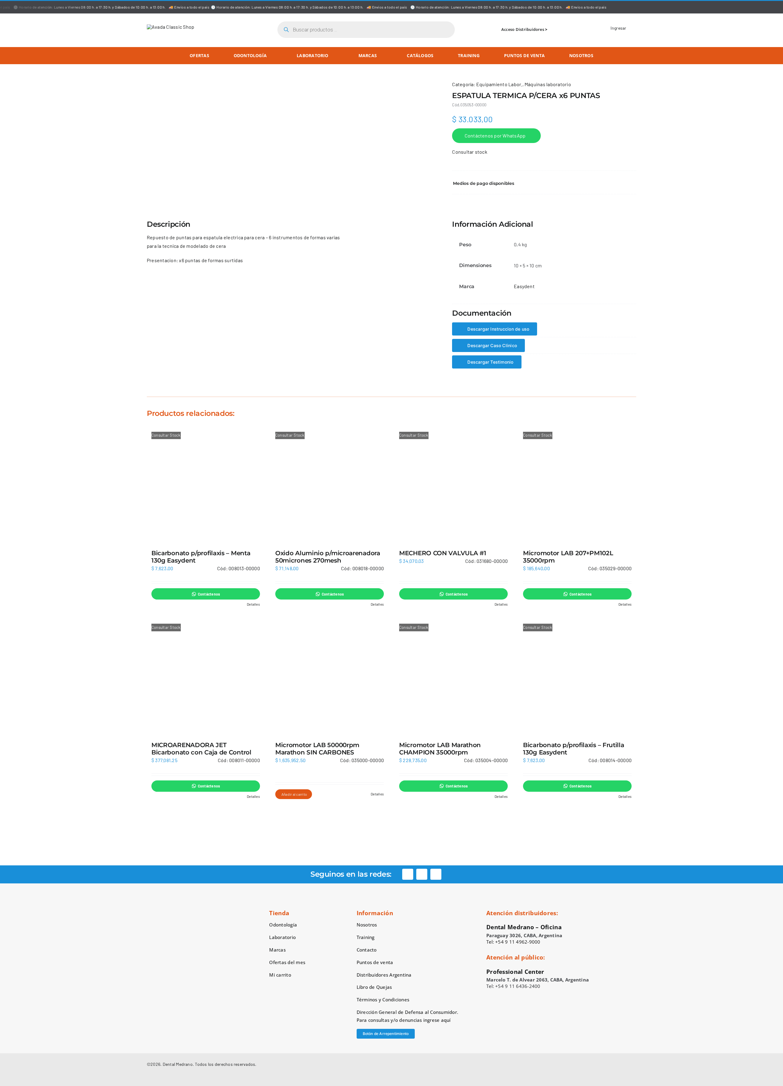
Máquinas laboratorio (548, 84)
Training (366, 937)
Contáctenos (209, 594)
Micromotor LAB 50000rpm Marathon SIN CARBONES (317, 748)
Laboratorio (282, 937)
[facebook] (407, 874)
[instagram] (421, 874)
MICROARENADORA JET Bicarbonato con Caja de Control (201, 748)
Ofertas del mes (287, 962)
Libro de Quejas (374, 987)
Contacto (367, 950)
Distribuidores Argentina (384, 975)
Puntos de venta (375, 962)
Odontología (283, 925)
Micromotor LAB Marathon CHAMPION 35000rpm (440, 748)
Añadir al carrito (294, 794)
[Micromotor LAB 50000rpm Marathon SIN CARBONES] (329, 676)
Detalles (253, 604)
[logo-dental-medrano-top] (170, 27)
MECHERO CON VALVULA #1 (442, 553)
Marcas (277, 950)
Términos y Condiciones (383, 999)
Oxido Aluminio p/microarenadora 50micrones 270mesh (327, 556)
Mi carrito (280, 975)
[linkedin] (435, 874)
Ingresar (618, 28)
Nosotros (367, 925)
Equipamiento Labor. (499, 84)
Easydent (524, 286)
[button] (544, 183)
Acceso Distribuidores (522, 29)
